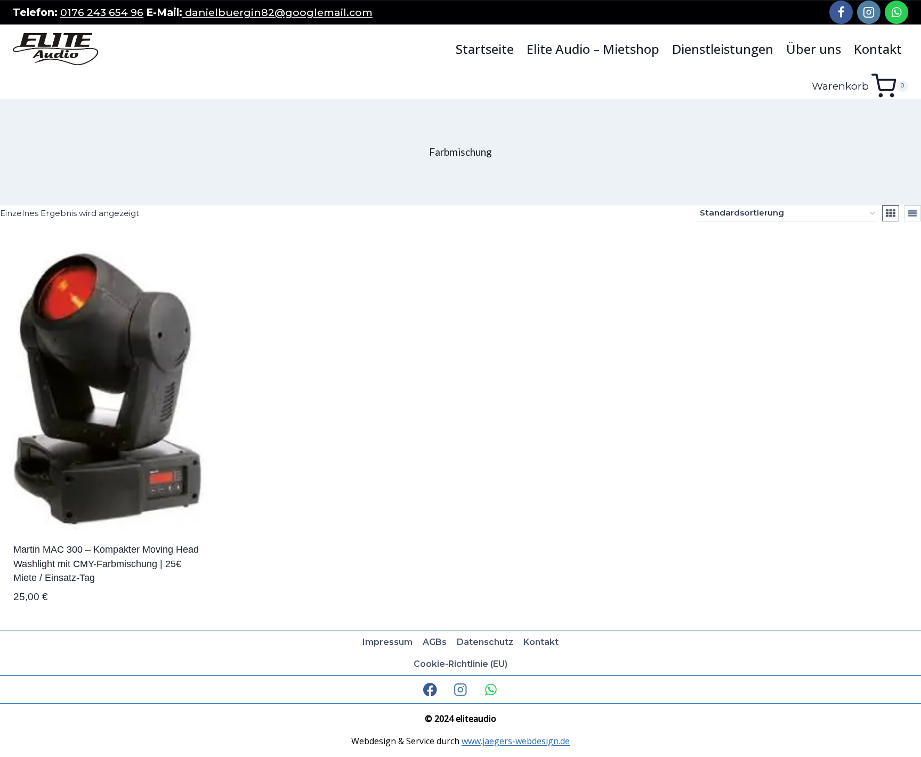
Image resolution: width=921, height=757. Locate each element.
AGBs (435, 642)
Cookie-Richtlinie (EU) (460, 664)
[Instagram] (868, 12)
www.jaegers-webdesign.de (516, 741)
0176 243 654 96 (101, 12)
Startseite (485, 49)
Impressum (387, 642)
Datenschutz (485, 642)
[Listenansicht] (912, 213)
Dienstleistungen (722, 49)
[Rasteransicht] (890, 213)
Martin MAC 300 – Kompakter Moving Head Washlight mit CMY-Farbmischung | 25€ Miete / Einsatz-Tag (106, 563)
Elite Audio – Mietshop (593, 49)
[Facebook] (841, 12)
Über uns (813, 49)
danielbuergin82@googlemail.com (277, 12)
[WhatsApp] (896, 12)
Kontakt (878, 49)
